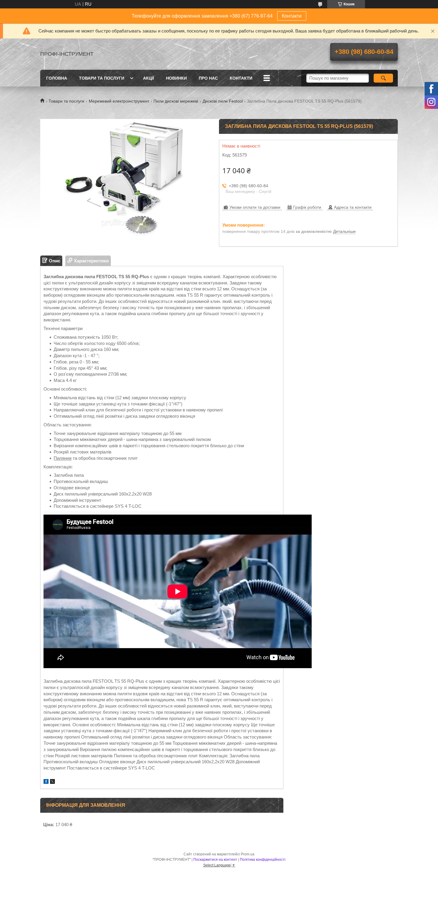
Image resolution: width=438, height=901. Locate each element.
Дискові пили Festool (223, 101)
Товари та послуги (101, 78)
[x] (52, 782)
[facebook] (46, 782)
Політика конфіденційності (262, 859)
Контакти (292, 15)
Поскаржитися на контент (215, 859)
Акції (148, 78)
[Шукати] (383, 78)
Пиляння (63, 458)
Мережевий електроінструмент (119, 101)
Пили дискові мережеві (175, 101)
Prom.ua (247, 854)
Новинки (176, 78)
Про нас (208, 78)
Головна (56, 78)
